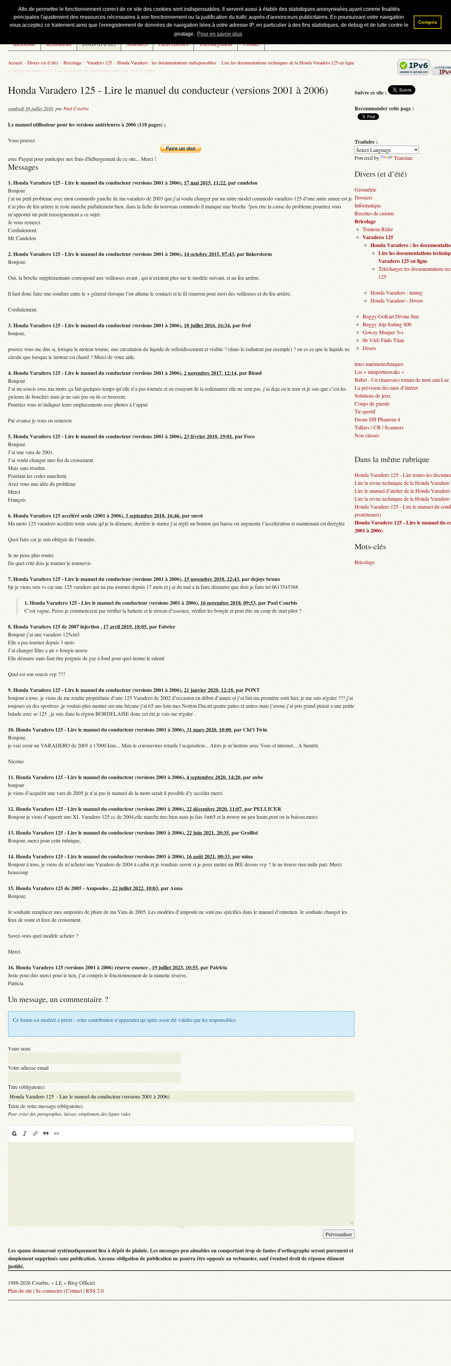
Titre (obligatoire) (26, 1251)
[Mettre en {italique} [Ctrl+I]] (24, 1298)
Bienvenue (24, 126)
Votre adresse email (28, 1232)
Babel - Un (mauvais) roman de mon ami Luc (402, 544)
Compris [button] (427, 22)
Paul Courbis (76, 273)
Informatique (368, 370)
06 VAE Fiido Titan (383, 505)
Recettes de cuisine (374, 378)
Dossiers (363, 362)
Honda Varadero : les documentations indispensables (166, 228)
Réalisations (58, 126)
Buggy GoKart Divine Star (391, 481)
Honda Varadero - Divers (396, 465)
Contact (251, 126)
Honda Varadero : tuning (396, 457)
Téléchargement (215, 126)
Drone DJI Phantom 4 (377, 584)
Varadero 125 (99, 228)
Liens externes (173, 126)
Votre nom (19, 1213)
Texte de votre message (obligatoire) (45, 1271)
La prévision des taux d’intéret (386, 552)
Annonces (137, 126)
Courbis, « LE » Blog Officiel (73, 106)
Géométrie (365, 354)
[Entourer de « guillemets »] (56, 1298)
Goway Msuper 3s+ (383, 497)
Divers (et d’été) (99, 126)
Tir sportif (365, 576)
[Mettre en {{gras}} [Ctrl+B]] (13, 1298)
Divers (369, 513)
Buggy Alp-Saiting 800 (387, 489)
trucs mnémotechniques (379, 528)
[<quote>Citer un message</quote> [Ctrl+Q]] (46, 1298)
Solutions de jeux (373, 560)
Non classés (367, 600)
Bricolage (72, 228)
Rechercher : (425, 106)
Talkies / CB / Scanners (379, 592)
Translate (403, 322)
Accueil (15, 228)
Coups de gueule (372, 568)
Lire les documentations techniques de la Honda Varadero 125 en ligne (288, 228)
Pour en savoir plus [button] (219, 34)
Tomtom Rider (378, 394)
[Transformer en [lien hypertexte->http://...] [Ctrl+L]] (35, 1298)
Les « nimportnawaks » (379, 536)
